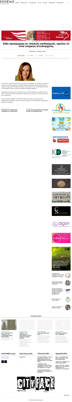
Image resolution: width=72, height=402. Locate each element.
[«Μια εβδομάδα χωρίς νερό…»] (45, 325)
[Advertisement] (36, 15)
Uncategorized (36, 41)
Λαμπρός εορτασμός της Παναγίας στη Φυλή (57, 307)
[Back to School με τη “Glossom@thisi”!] (68, 299)
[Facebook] (2, 361)
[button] (68, 2)
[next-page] (68, 249)
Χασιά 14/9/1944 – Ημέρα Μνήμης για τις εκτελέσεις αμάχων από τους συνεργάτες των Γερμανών (62, 367)
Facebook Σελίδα (5, 356)
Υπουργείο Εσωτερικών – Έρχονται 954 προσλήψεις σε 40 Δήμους (57, 283)
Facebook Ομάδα (5, 358)
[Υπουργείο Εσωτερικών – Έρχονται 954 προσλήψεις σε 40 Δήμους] (68, 283)
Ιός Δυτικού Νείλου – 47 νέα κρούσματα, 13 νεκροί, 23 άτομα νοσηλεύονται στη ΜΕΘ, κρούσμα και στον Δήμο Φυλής (61, 264)
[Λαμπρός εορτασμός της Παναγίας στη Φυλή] (68, 307)
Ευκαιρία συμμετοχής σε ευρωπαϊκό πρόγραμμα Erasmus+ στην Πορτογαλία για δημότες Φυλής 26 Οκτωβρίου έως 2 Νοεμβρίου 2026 (58, 291)
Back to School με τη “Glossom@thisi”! (56, 299)
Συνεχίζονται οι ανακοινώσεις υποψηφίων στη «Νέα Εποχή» (9, 110)
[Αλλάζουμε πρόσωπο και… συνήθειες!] (63, 325)
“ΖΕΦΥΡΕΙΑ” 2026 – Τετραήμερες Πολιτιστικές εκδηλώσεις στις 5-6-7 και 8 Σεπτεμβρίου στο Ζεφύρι (58, 275)
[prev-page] (66, 249)
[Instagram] (5, 361)
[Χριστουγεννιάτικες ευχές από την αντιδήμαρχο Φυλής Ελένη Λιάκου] (9, 325)
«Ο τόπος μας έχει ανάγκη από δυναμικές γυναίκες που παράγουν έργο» (37, 110)
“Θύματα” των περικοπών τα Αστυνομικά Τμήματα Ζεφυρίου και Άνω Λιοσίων (25, 335)
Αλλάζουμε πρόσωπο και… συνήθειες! (61, 333)
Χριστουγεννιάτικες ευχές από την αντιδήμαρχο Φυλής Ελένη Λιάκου (7, 335)
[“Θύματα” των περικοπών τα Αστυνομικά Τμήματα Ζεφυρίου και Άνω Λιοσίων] (27, 325)
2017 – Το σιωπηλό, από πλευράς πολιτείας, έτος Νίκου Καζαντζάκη (61, 358)
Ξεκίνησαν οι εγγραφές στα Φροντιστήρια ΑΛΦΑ (62, 362)
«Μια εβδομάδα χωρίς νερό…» (43, 333)
